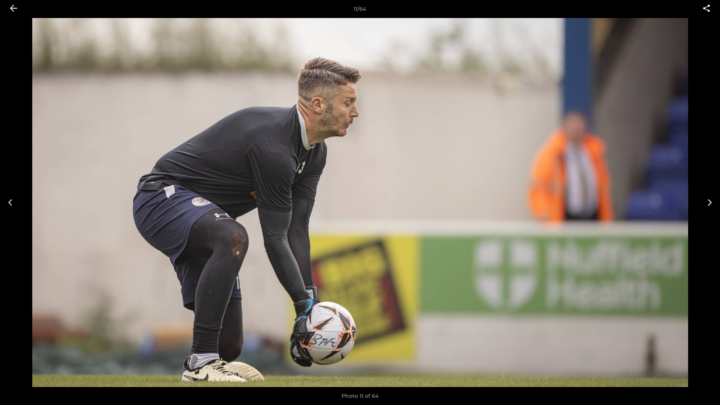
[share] (706, 9)
